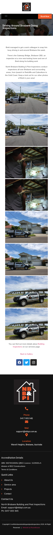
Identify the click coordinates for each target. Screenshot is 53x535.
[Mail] (26, 421)
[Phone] (26, 408)
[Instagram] (33, 362)
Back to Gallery (26, 354)
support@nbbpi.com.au (19, 507)
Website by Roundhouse (31, 528)
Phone (26, 415)
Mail (27, 428)
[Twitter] (26, 362)
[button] (6, 16)
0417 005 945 (12, 511)
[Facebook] (19, 362)
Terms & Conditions (9, 469)
